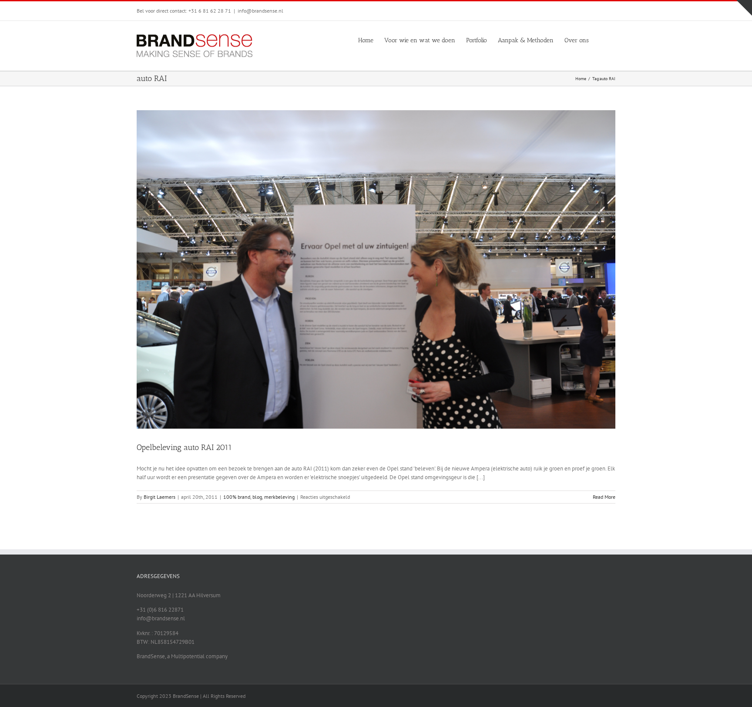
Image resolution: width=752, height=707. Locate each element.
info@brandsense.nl (260, 10)
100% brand (236, 497)
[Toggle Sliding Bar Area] (744, 8)
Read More (604, 497)
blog (257, 497)
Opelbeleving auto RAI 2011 (184, 447)
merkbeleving (279, 497)
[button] (602, 39)
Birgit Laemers (159, 497)
